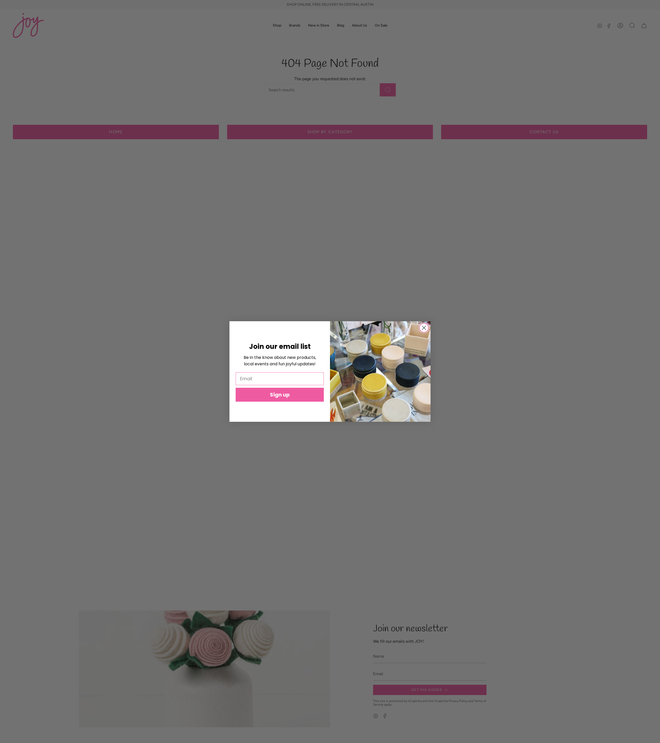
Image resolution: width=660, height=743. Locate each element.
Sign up (280, 394)
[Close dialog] (423, 327)
